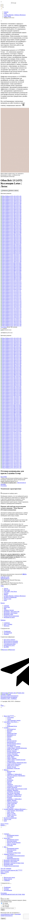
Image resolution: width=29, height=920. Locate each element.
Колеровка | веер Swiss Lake (11, 860)
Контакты (6, 625)
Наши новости (8, 879)
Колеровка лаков (8, 614)
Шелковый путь (11, 735)
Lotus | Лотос (10, 812)
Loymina (6, 593)
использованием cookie (7, 914)
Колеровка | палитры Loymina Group (14, 863)
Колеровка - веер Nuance (10, 613)
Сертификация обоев (9, 644)
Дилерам (6, 634)
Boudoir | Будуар (11, 767)
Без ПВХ (6, 647)
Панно (4, 823)
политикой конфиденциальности (11, 914)
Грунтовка (10, 836)
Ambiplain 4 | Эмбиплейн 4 (14, 774)
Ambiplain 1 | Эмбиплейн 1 (14, 799)
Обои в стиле (7, 598)
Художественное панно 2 (14, 743)
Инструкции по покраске (11, 642)
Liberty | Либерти (11, 758)
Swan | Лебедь (11, 804)
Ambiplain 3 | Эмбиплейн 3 (14, 786)
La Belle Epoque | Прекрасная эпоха (17, 762)
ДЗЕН (23, 894)
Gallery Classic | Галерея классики (16, 759)
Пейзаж (9, 739)
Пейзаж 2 (9, 736)
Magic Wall (7, 590)
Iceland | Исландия (12, 787)
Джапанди (10, 784)
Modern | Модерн (11, 800)
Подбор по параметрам (10, 597)
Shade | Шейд (10, 756)
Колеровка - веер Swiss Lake (11, 611)
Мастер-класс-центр (9, 877)
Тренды (6, 588)
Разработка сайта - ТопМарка (9, 698)
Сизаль (9, 719)
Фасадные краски (12, 841)
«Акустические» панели (13, 720)
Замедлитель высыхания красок (16, 855)
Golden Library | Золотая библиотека (17, 748)
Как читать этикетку (9, 639)
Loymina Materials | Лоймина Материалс (15, 596)
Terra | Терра (10, 816)
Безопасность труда (9, 645)
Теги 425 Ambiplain (6, 868)
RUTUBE (19, 894)
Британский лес (11, 745)
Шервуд (9, 732)
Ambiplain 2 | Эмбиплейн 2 (14, 794)
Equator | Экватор (12, 751)
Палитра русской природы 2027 (11, 870)
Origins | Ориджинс (12, 754)
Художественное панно (13, 752)
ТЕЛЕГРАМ (4, 894)
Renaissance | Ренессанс (13, 768)
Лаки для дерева (11, 844)
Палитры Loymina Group (14, 852)
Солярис (9, 778)
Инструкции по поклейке (11, 641)
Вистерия (9, 730)
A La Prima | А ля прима (13, 746)
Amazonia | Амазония (13, 755)
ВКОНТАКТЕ (12, 894)
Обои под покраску (12, 802)
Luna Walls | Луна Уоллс (10, 591)
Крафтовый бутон (12, 726)
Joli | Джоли (10, 807)
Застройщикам (8, 632)
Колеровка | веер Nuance (10, 861)
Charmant (6, 605)
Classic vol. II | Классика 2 (14, 764)
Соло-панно (10, 717)
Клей (5, 600)
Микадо (9, 783)
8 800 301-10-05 (5, 577)
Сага (8, 724)
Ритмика (9, 797)
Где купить (4, 893)
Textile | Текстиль (11, 815)
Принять (3, 918)
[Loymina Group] (8, 3)
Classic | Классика (12, 803)
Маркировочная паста (13, 858)
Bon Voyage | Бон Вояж (13, 793)
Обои (2, 586)
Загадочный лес (11, 729)
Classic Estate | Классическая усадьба (17, 788)
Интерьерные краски (13, 835)
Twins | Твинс (11, 806)
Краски (3, 603)
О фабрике (7, 623)
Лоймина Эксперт (9, 610)
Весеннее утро (11, 771)
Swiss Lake (7, 607)
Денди (9, 738)
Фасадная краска (11, 850)
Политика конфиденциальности (9, 695)
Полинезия (10, 780)
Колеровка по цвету (9, 617)
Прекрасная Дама (12, 733)
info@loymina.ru (5, 578)
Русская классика (12, 740)
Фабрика (3, 620)
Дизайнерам (7, 631)
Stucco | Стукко (11, 813)
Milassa (6, 594)
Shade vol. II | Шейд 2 (13, 749)
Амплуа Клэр (11, 761)
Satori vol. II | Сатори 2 (13, 765)
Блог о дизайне (8, 624)
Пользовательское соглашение (9, 697)
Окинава (9, 781)
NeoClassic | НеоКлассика (14, 796)
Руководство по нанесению (11, 616)
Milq (5, 608)
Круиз (8, 723)
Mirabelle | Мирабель (12, 790)
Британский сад (11, 742)
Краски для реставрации (14, 842)
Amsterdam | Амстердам (13, 791)
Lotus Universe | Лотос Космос (15, 810)
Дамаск (9, 772)
